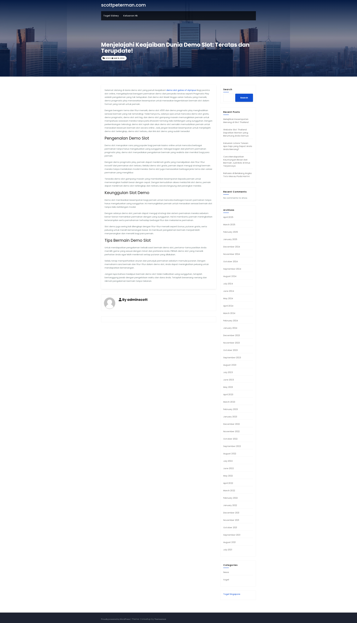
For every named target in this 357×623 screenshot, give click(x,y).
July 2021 (227, 549)
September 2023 (232, 357)
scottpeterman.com (123, 5)
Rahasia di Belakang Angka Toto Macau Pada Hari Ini (237, 175)
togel (226, 579)
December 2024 (231, 246)
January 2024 (230, 327)
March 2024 (229, 313)
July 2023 (228, 372)
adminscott (137, 299)
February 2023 (230, 409)
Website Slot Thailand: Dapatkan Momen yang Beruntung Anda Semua (236, 132)
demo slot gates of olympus (181, 90)
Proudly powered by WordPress (115, 619)
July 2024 (228, 283)
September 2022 (232, 446)
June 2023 (228, 379)
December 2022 (231, 424)
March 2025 (229, 224)
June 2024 (228, 291)
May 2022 (228, 475)
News (108, 58)
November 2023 (231, 342)
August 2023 (229, 364)
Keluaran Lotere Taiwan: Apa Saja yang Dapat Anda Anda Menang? (237, 146)
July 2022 (228, 460)
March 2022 (229, 490)
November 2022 (231, 431)
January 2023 (230, 416)
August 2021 (229, 542)
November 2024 (231, 254)
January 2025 (230, 239)
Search (227, 89)
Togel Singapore (231, 594)
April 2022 (228, 483)
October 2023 (230, 350)
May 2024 (228, 298)
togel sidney (111, 15)
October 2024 (230, 261)
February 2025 (230, 231)
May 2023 (228, 387)
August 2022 (229, 453)
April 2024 (228, 305)
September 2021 (231, 534)
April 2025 (228, 217)
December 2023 (231, 335)
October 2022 (230, 438)
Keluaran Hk (130, 15)
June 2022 (228, 468)
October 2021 (230, 527)
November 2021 (231, 520)
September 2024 (232, 268)
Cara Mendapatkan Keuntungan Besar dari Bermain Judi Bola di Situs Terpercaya (236, 161)
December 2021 (231, 512)
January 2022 (230, 505)
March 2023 (229, 401)
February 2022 (230, 497)
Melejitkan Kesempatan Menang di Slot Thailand (236, 121)
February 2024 (230, 320)
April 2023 (228, 394)
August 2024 (229, 276)
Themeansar (160, 619)
